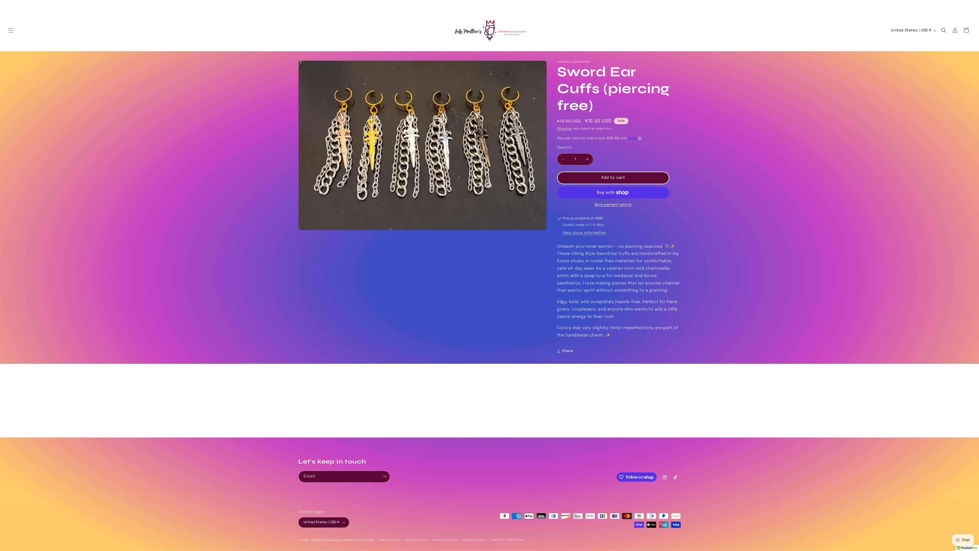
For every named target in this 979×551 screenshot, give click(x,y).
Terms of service (445, 540)
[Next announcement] (969, 5)
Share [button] (567, 351)
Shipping (564, 128)
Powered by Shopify (359, 540)
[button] (10, 30)
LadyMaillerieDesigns (327, 540)
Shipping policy (475, 540)
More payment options (613, 204)
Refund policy (390, 540)
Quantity (564, 147)
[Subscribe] (384, 477)
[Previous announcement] (10, 5)
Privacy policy (416, 540)
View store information (584, 233)
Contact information (508, 540)
